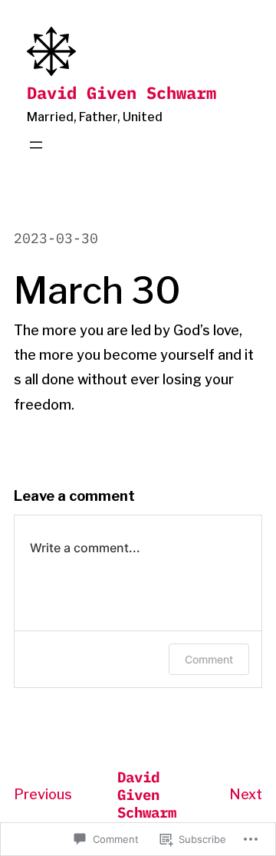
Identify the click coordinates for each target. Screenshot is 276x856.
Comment (209, 659)
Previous (43, 794)
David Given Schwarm (121, 92)
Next (245, 794)
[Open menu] (36, 145)
